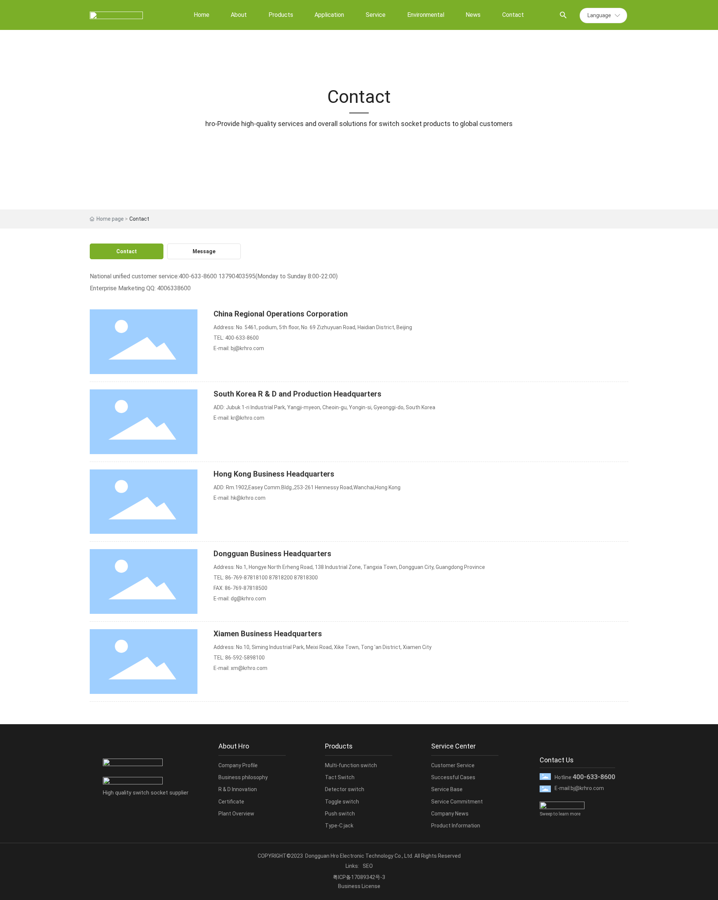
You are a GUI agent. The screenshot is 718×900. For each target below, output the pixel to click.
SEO (368, 866)
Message (204, 251)
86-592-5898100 (245, 658)
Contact (126, 251)
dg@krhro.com (248, 598)
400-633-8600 (198, 276)
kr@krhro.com (247, 418)
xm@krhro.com (249, 668)
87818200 (281, 578)
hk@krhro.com (248, 498)
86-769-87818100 (246, 578)
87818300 (306, 578)
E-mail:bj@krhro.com (579, 788)
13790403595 (236, 276)
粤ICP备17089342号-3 (359, 877)
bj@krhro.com (247, 348)
